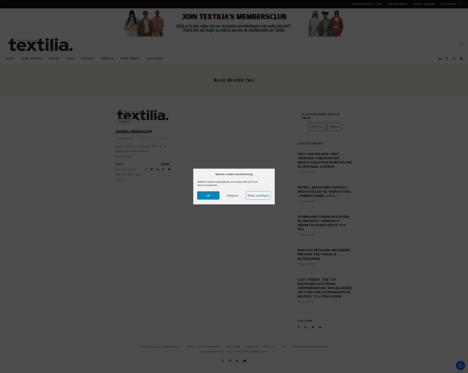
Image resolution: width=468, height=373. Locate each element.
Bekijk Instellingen (258, 195)
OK (208, 195)
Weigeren (232, 195)
